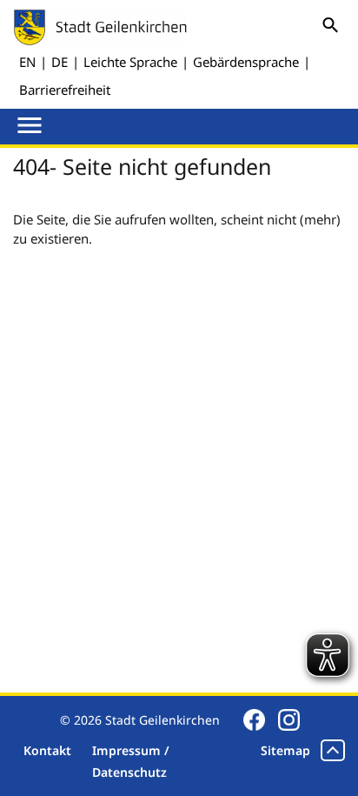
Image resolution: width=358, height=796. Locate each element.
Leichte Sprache (130, 61)
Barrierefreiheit (64, 89)
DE (59, 61)
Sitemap (285, 750)
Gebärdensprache (246, 61)
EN (27, 61)
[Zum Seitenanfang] (333, 750)
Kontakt (47, 750)
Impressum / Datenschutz (130, 761)
